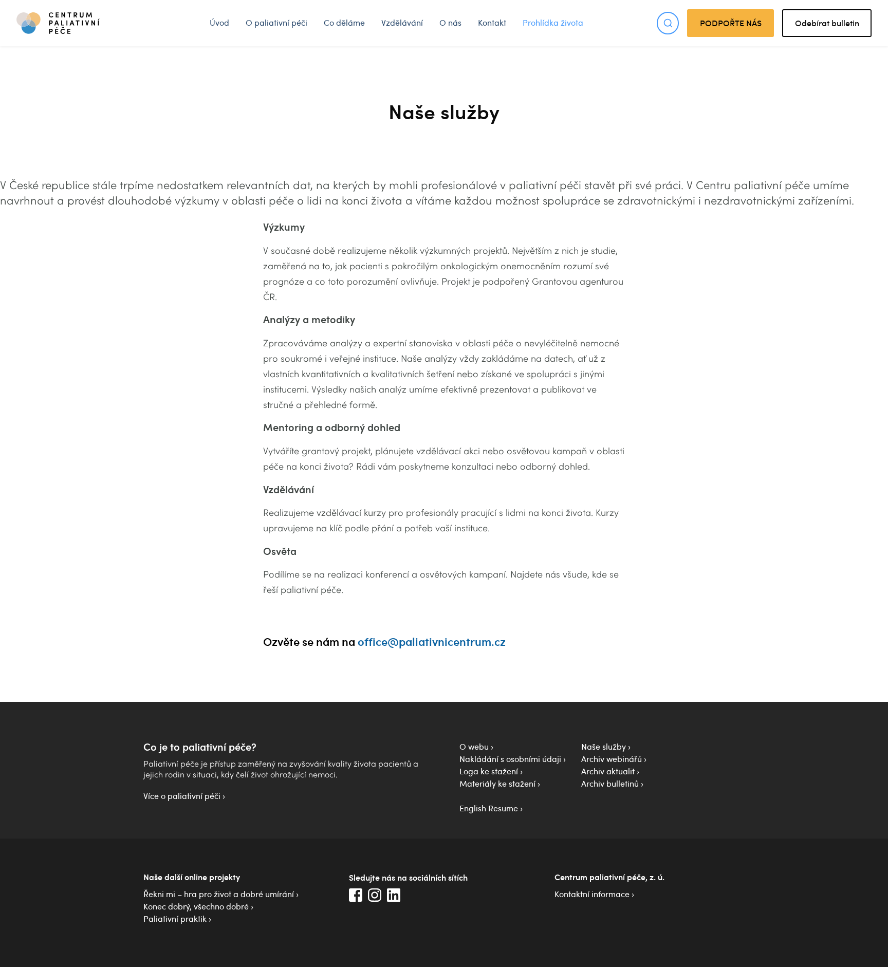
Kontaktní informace (592, 894)
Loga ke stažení (488, 771)
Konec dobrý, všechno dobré (196, 906)
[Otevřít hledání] (668, 23)
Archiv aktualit (608, 771)
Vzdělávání (402, 22)
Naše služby (603, 746)
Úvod (219, 22)
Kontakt (492, 22)
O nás (450, 22)
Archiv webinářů (611, 759)
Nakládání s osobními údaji (510, 759)
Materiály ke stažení (497, 783)
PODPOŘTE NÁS (731, 23)
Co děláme (344, 22)
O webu (474, 746)
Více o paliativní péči (181, 796)
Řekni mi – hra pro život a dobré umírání (218, 894)
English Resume (488, 808)
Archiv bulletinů (610, 783)
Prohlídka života (553, 22)
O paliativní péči (276, 22)
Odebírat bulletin (827, 23)
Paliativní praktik (175, 918)
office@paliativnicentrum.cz (432, 641)
